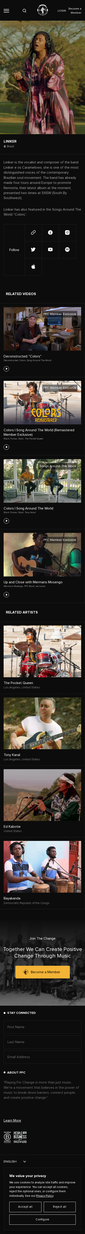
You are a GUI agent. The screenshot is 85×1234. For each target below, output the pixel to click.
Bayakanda (12, 898)
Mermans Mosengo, (13, 586)
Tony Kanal (30, 512)
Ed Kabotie (12, 826)
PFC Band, (29, 586)
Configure (42, 1219)
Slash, (21, 439)
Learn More (12, 1120)
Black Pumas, (10, 439)
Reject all (59, 1206)
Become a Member (45, 972)
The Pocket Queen (34, 439)
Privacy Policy (44, 1196)
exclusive (40, 586)
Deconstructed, (11, 360)
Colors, (22, 360)
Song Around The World (39, 360)
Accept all (25, 1206)
